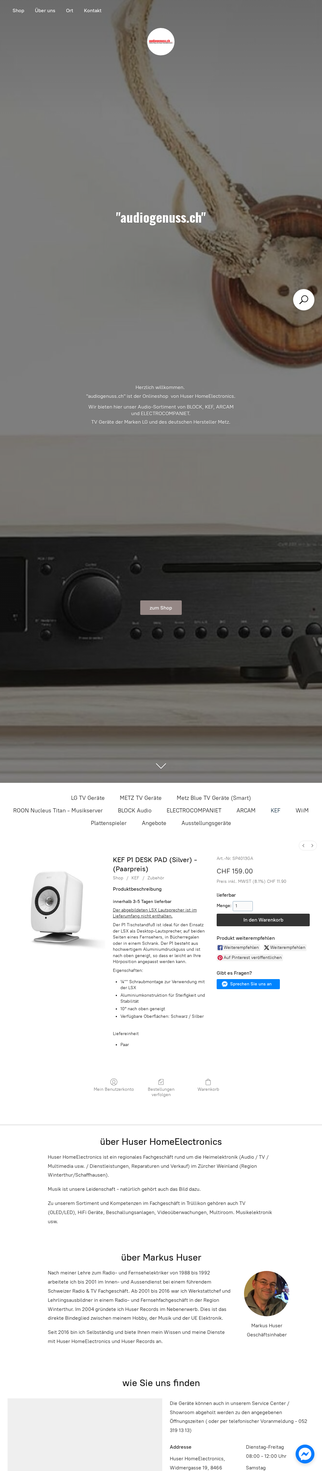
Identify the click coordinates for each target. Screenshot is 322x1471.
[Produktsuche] (303, 299)
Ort (69, 11)
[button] (248, 984)
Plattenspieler (109, 823)
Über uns (45, 11)
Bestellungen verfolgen (161, 1092)
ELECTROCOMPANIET (194, 810)
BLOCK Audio (135, 810)
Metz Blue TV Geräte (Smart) (214, 797)
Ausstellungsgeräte (206, 823)
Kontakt (93, 11)
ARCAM (246, 810)
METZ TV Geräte (141, 797)
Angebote (154, 823)
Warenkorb (208, 1089)
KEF (275, 810)
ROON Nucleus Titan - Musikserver (58, 810)
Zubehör (155, 878)
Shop (18, 11)
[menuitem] (303, 845)
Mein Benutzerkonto (114, 1089)
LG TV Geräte (88, 797)
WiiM (302, 810)
